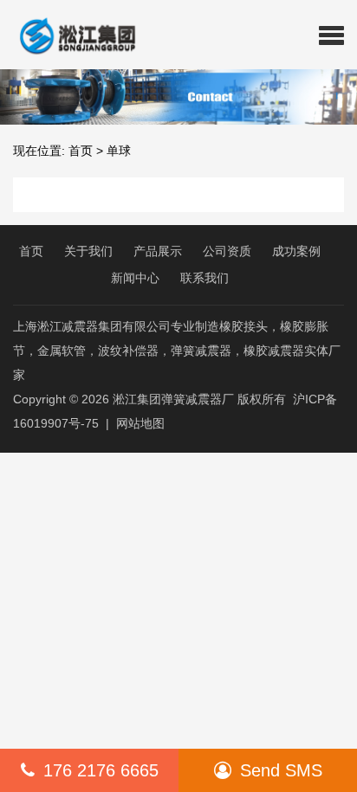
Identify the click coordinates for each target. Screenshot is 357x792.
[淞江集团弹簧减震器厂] (70, 34)
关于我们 (88, 251)
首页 (80, 151)
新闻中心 (135, 278)
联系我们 (204, 278)
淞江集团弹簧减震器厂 (173, 399)
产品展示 (157, 251)
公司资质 (227, 251)
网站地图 (140, 423)
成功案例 (296, 251)
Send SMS (281, 770)
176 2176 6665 (101, 770)
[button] (331, 34)
